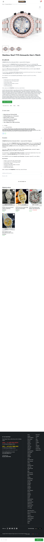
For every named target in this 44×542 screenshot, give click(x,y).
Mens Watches (30, 439)
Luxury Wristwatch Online (6, 129)
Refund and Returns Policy (32, 512)
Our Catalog (30, 508)
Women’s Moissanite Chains (30, 465)
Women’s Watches (29, 441)
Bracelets (29, 481)
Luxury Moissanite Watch (31, 128)
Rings (28, 471)
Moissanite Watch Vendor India (30, 500)
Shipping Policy (38, 450)
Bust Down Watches (29, 444)
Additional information (7, 173)
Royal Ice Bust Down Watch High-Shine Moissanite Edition (22, 208)
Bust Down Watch (7, 128)
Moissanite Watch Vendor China (30, 505)
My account (37, 434)
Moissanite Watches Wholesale (29, 455)
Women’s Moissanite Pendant (29, 495)
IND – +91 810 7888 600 (10, 446)
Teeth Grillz (29, 467)
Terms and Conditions (37, 446)
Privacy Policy (38, 448)
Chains (29, 458)
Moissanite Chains (30, 459)
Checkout (37, 436)
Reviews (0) (4, 176)
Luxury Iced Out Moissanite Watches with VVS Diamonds (34, 208)
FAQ (36, 444)
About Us (29, 513)
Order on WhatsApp (7, 101)
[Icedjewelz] (22, 2)
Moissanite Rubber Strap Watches (30, 451)
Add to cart (39, 539)
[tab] (22, 138)
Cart (36, 437)
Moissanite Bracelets (29, 484)
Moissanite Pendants (29, 488)
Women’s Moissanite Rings (30, 478)
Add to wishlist (6, 110)
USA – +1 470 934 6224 (10, 443)
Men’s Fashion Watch (32, 129)
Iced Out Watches (30, 437)
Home (3, 4)
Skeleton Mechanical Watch (19, 130)
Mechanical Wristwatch (24, 129)
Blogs (28, 523)
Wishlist (37, 440)
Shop (36, 439)
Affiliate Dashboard (31, 516)
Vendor (29, 497)
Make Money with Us (31, 510)
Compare (37, 442)
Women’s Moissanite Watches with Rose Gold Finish (8, 208)
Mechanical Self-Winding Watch (16, 129)
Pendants (29, 486)
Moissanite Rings (30, 472)
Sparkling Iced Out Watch (29, 130)
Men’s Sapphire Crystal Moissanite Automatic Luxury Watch (7, 232)
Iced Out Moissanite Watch (22, 128)
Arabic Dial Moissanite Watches (29, 448)
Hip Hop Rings (30, 480)
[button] (41, 2)
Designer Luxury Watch (14, 128)
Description (4, 138)
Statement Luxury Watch (37, 130)
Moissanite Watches (8, 4)
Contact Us (29, 515)
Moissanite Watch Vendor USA (30, 502)
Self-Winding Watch (5, 130)
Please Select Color (6, 105)
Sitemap (29, 521)
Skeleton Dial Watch (12, 130)
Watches (29, 436)
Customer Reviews (30, 518)
